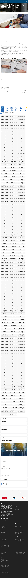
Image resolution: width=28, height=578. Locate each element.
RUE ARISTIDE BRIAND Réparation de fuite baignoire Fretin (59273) (13, 144)
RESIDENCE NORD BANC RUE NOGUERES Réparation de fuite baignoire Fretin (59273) (21, 123)
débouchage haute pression (5, 545)
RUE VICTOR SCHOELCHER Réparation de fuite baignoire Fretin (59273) (4, 408)
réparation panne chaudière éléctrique (20, 541)
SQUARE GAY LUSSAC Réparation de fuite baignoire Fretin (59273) (21, 265)
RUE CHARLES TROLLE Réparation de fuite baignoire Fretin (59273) (13, 195)
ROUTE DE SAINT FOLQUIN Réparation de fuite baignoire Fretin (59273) (21, 384)
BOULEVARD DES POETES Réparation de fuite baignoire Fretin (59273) (4, 366)
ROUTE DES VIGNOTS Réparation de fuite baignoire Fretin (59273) (21, 408)
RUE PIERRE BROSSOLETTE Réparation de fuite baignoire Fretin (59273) (4, 360)
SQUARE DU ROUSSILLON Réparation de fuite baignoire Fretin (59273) (21, 381)
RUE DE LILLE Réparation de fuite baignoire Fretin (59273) (21, 311)
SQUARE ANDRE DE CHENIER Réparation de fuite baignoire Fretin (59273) (13, 141)
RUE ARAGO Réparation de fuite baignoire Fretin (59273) (4, 147)
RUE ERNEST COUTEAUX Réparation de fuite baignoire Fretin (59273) (4, 247)
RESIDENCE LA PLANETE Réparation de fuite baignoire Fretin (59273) (13, 126)
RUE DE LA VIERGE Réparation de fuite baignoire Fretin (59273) (4, 411)
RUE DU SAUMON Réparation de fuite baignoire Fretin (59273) (13, 390)
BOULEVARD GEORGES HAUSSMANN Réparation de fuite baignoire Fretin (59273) (21, 268)
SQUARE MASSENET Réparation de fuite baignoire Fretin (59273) (4, 329)
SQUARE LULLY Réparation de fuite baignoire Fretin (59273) (21, 317)
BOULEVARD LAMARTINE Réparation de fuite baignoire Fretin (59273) (4, 305)
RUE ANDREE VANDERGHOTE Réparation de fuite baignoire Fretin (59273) (13, 156)
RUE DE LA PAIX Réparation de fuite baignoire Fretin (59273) (4, 351)
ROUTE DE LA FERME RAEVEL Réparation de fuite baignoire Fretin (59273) (4, 262)
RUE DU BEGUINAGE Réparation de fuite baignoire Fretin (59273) (21, 165)
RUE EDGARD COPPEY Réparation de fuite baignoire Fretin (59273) (4, 238)
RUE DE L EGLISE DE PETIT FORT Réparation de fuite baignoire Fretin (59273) (21, 241)
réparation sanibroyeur (4, 432)
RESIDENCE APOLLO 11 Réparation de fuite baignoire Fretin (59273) (21, 116)
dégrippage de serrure (4, 561)
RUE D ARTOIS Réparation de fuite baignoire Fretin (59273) (4, 150)
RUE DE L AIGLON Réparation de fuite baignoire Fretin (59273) (13, 132)
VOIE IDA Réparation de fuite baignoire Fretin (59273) (4, 287)
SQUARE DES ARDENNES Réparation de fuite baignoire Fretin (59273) (21, 144)
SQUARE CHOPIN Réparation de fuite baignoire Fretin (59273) (4, 202)
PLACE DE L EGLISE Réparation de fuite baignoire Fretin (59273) (4, 241)
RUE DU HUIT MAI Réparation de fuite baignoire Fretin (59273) (13, 284)
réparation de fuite (4, 418)
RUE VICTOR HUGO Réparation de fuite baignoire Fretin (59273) (21, 405)
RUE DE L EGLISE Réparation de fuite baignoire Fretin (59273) (13, 241)
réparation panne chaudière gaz (19, 539)
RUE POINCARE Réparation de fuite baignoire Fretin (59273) (21, 366)
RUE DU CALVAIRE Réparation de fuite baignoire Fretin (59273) (4, 180)
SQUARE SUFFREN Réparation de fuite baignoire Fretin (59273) (13, 396)
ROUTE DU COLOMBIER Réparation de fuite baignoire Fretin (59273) (21, 211)
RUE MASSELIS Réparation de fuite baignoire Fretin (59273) (21, 326)
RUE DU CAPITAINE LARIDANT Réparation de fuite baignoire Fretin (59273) (13, 180)
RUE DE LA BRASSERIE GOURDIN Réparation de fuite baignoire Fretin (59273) (4, 174)
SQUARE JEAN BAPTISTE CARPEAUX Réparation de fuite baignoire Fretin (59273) (13, 293)
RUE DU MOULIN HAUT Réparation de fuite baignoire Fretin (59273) (4, 338)
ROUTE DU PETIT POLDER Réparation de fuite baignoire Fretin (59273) (13, 357)
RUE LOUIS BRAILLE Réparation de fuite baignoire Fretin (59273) (4, 317)
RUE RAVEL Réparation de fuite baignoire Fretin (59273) (13, 372)
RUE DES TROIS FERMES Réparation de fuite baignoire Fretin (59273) (4, 399)
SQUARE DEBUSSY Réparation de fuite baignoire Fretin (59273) (4, 220)
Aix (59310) (3, 466)
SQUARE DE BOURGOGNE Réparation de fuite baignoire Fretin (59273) (21, 171)
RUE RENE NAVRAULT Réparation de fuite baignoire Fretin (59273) (4, 375)
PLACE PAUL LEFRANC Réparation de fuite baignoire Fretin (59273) (4, 278)
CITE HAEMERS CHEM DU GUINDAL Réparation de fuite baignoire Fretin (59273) (21, 278)
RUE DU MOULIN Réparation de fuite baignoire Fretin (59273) (13, 341)
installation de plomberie (4, 525)
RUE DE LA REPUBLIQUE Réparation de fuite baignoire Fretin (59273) (13, 375)
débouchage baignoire (4, 541)
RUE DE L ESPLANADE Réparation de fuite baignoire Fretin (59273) (21, 247)
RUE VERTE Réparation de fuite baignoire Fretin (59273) (4, 405)
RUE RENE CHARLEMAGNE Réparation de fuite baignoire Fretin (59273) (21, 189)
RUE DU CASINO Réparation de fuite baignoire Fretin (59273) (13, 183)
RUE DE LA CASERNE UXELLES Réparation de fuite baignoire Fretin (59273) (4, 183)
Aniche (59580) (4, 473)
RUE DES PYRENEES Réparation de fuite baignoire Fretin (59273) (4, 372)
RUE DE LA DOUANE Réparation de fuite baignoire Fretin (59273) (4, 232)
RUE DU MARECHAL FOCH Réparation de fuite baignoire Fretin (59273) (21, 320)
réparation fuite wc (4, 429)
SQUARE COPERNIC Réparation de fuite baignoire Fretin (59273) (21, 217)
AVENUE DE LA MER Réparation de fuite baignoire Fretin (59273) (21, 329)
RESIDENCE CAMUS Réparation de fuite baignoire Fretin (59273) (21, 119)
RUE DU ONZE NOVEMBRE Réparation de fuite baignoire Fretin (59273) (13, 347)
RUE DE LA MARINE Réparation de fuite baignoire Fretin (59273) (13, 323)
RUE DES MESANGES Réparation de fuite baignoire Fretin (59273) (13, 332)
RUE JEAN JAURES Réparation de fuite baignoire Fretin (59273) (4, 299)
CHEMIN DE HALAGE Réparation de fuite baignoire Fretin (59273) (4, 250)
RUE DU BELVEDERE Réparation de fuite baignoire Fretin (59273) (4, 168)
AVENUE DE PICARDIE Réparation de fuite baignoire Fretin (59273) (21, 357)
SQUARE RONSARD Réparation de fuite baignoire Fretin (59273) (4, 381)
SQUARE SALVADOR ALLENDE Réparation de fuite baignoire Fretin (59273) (21, 387)
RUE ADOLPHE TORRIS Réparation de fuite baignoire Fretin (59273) (4, 132)
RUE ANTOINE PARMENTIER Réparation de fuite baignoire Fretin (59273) (4, 162)
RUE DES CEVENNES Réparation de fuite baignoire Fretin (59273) (13, 186)
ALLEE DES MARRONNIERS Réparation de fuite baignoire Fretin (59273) (21, 323)
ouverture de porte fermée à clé (5, 566)
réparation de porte (4, 567)
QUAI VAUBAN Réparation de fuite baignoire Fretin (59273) (21, 402)
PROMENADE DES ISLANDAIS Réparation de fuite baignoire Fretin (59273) (21, 199)
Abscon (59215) (4, 463)
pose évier (2, 528)
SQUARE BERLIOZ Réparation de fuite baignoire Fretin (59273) (13, 168)
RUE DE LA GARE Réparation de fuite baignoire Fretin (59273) (21, 262)
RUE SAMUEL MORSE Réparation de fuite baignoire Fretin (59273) (4, 390)
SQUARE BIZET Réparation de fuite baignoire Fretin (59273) (4, 171)
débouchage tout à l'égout (5, 546)
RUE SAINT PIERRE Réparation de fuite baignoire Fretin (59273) (13, 384)
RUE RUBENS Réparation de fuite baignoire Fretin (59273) (4, 384)
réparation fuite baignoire (5, 426)
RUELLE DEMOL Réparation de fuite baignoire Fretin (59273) (21, 223)
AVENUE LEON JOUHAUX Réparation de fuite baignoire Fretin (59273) (13, 308)
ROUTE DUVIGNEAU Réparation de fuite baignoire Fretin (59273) (13, 235)
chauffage (16, 536)
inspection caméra (3, 553)
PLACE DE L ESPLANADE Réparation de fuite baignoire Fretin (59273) (13, 247)
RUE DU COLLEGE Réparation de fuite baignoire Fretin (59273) (13, 211)
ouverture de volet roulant (4, 572)
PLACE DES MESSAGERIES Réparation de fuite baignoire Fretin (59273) (21, 332)
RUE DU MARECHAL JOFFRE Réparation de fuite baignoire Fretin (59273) (4, 323)
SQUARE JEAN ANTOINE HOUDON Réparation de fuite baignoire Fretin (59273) (4, 293)
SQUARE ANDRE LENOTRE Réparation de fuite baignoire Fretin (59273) (21, 135)
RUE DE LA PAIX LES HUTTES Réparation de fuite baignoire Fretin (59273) (13, 351)
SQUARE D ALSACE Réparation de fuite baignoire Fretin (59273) (4, 135)
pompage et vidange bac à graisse (20, 551)
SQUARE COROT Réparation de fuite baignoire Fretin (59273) (4, 217)
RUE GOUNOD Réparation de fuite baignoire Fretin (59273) (4, 271)
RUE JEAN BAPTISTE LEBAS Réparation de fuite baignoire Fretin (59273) (4, 296)
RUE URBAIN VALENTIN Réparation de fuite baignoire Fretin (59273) (13, 402)
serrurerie (2, 557)
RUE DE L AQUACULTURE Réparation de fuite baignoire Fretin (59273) (4, 153)
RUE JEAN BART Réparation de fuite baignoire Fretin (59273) (13, 296)
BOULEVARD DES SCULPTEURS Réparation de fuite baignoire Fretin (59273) (13, 393)
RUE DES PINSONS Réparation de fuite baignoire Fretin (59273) (13, 363)
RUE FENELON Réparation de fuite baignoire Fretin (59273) (4, 253)
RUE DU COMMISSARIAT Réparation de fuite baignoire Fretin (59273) (13, 214)
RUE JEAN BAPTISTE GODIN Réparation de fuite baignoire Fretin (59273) (21, 293)
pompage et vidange (18, 549)
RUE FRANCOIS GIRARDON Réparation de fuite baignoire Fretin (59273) (13, 256)
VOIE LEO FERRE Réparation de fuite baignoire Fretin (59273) (13, 305)
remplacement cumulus (4, 532)
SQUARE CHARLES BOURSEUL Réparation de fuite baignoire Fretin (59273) (4, 192)
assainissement (3, 549)
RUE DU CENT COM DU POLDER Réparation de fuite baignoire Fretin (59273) (4, 211)
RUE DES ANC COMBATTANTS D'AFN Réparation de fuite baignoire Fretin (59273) (4, 165)
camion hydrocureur (4, 552)
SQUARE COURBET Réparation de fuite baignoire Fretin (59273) (13, 217)
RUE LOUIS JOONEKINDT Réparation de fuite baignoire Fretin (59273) (13, 317)
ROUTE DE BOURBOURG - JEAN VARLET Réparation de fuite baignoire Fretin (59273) (13, 171)
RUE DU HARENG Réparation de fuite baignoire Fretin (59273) (4, 281)
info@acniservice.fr (14, 454)
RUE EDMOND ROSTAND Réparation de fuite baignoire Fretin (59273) (21, 238)
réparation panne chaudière (19, 538)
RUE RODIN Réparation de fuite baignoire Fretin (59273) (4, 378)
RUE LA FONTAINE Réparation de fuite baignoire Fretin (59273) (21, 302)
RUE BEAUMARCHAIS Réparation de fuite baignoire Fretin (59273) (13, 165)
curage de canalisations (4, 551)
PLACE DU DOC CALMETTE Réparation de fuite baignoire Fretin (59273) (4, 229)
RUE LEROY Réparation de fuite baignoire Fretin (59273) (21, 308)
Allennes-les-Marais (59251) (6, 468)
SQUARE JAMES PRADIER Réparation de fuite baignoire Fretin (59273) (13, 290)
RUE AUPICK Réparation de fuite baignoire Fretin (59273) (4, 159)
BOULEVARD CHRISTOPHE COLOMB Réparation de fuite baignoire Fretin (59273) (21, 202)
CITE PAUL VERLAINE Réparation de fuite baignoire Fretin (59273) (21, 354)
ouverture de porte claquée (5, 565)
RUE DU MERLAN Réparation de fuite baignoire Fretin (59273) (4, 332)
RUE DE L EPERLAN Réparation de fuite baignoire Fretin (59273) (21, 244)
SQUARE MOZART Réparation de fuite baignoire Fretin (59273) (21, 341)
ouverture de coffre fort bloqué (5, 573)
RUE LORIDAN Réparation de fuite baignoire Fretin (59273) (4, 314)
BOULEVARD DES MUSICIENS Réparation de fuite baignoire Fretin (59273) (4, 344)
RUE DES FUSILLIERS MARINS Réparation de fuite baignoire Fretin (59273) (13, 262)
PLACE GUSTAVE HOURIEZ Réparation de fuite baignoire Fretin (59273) (13, 278)
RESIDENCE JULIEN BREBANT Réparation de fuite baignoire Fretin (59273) (4, 122)
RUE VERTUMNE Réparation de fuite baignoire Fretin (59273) (13, 405)
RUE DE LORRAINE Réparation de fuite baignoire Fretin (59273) (21, 314)
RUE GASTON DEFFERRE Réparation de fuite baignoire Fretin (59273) (4, 265)
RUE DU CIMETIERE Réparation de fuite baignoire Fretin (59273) (4, 205)
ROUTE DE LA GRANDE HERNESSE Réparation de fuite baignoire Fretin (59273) (13, 271)
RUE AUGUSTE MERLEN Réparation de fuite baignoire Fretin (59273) (4, 156)
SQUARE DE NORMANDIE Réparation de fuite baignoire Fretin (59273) (21, 344)
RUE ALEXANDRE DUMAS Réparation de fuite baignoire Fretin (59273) (13, 138)
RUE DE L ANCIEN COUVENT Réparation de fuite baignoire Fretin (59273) (21, 132)
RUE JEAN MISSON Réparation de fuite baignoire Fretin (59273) (21, 296)
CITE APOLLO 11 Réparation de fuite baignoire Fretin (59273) (4, 144)
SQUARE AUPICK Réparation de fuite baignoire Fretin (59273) (13, 159)
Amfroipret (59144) (4, 470)
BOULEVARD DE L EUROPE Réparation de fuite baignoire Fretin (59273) (21, 250)
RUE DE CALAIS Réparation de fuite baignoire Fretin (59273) (21, 177)
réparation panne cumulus (5, 437)
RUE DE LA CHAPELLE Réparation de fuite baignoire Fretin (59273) (13, 189)
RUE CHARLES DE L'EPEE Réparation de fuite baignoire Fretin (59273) (4, 195)
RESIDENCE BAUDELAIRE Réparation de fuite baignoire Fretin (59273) (13, 119)
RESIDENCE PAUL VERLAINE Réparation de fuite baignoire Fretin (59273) (4, 126)
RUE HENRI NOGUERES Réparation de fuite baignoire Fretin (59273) (21, 281)
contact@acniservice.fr (18, 512)
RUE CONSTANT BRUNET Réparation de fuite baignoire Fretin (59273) (21, 214)
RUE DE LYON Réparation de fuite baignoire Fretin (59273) (4, 320)
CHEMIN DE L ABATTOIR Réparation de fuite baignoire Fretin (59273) (13, 129)
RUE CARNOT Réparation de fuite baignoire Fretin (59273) (21, 180)
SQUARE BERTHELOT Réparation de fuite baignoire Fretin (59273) (21, 168)
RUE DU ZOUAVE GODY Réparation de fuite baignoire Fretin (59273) (13, 414)
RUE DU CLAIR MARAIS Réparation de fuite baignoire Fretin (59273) (13, 205)
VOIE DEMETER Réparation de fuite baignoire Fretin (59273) (4, 223)
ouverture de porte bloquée (5, 564)
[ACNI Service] (4, 1)
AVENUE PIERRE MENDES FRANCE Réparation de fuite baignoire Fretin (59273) (4, 363)
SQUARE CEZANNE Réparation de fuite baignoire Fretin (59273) (21, 186)
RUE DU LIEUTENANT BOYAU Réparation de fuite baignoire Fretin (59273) (13, 311)
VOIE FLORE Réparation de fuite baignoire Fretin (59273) (21, 253)
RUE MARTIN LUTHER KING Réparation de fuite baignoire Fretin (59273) (13, 326)
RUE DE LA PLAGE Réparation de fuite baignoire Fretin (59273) (21, 363)
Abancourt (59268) (4, 461)
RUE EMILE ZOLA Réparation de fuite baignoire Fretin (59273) (4, 244)
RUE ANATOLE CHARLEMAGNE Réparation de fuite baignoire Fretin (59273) (13, 162)
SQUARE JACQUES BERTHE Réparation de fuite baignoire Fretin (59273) (4, 290)
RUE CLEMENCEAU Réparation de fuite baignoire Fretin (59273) (13, 208)
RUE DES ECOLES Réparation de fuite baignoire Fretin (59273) (21, 235)
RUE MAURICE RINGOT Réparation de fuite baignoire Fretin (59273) (13, 329)
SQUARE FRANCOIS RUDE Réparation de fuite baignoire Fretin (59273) (21, 256)
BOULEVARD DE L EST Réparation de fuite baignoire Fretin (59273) (13, 250)
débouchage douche (4, 540)
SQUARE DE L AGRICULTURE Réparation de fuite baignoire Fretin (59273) (21, 129)
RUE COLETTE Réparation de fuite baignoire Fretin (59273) (21, 208)
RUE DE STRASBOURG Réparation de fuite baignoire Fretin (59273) (4, 396)
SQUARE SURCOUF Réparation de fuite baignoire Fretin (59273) (21, 396)
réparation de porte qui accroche (5, 570)
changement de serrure (4, 559)
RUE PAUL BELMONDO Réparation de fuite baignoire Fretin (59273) (13, 354)
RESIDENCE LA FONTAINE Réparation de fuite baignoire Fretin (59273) (13, 122)
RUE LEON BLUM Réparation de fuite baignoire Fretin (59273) (4, 308)
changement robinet (4, 526)
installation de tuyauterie (4, 527)
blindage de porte (3, 571)
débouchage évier (3, 539)
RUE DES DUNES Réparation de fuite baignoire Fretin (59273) (21, 232)
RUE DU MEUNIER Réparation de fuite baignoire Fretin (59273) (4, 335)
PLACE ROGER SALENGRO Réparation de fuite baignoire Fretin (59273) (13, 378)
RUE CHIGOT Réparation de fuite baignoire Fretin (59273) (21, 195)
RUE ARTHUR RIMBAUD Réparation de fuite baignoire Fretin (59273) (21, 147)
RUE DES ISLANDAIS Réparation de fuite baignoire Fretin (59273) (13, 287)
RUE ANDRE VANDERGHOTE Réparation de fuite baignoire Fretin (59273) (21, 156)
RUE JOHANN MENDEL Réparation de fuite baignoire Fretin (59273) (13, 302)
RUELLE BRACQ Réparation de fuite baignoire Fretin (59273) (13, 174)
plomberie (2, 523)
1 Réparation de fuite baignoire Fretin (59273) (13, 344)
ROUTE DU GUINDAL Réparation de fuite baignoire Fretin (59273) (4, 275)
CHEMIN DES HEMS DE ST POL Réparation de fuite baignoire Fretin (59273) (13, 281)
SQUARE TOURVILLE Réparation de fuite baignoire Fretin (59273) (21, 399)
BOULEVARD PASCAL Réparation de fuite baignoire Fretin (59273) (21, 351)
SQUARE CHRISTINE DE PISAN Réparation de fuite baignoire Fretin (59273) (13, 202)
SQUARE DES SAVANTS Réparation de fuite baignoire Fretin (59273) (21, 390)
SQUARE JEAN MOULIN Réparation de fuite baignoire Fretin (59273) (13, 299)
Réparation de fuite (18, 523)
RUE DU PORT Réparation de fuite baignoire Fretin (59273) (21, 369)
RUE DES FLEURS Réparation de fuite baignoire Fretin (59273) (4, 256)
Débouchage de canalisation (5, 536)
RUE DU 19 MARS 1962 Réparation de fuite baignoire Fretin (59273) (21, 226)
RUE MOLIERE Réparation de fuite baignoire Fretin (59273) (13, 335)
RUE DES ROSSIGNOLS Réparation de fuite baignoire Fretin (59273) (13, 381)
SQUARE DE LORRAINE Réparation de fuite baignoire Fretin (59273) (13, 314)
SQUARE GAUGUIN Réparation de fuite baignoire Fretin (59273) (13, 265)
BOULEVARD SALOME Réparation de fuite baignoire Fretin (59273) (13, 387)
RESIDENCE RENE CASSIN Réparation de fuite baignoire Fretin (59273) (4, 129)
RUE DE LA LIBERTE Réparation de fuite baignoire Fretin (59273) (4, 311)
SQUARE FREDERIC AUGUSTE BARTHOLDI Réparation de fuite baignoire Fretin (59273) (4, 259)
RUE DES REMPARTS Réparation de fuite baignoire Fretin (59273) (21, 372)
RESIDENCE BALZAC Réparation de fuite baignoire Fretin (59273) (4, 119)
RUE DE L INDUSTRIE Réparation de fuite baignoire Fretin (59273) (21, 284)
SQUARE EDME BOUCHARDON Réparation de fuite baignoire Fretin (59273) (13, 238)
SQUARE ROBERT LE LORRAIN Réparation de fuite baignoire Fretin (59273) (21, 375)
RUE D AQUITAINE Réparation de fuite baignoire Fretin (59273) (13, 150)
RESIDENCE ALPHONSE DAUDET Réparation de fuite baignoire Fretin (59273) (4, 116)
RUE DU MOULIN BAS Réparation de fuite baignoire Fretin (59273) (13, 338)
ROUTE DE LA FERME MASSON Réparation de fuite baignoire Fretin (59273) (21, 259)
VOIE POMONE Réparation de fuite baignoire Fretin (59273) (4, 369)
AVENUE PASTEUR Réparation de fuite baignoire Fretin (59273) (4, 354)
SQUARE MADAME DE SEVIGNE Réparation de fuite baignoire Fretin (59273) (13, 320)
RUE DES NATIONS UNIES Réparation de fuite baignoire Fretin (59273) (4, 347)
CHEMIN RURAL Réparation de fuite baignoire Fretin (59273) (13, 223)
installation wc (3, 531)
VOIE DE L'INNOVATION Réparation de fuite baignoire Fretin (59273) (21, 287)
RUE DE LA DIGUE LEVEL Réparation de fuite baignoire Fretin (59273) (13, 229)
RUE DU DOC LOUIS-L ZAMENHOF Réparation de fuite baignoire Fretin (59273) (21, 229)
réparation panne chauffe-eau (19, 531)
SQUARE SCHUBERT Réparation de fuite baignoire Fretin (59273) (4, 393)
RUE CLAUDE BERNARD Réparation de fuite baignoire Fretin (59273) (4, 208)
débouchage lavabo (4, 538)
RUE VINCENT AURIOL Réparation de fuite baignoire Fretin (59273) (13, 411)
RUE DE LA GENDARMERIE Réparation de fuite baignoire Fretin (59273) (4, 268)
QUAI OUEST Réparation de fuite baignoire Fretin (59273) (21, 347)
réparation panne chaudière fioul (19, 540)
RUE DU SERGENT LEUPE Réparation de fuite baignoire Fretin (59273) (21, 393)
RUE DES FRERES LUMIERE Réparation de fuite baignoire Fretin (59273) (13, 259)
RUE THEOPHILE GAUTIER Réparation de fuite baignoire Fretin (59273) (13, 399)
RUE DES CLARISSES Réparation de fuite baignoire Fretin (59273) (21, 205)
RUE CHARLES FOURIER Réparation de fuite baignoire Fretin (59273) (13, 192)
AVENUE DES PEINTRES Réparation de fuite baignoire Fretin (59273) (4, 357)
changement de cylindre (4, 560)
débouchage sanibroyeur (4, 544)
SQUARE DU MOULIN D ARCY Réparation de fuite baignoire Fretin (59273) (4, 341)
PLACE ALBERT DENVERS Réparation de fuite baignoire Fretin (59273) (4, 199)
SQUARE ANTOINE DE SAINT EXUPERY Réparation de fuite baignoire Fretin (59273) (21, 153)
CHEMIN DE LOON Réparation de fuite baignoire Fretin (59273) (13, 199)
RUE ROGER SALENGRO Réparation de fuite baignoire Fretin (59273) (21, 378)
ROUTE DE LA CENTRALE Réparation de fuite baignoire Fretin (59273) (4, 189)
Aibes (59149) (4, 464)
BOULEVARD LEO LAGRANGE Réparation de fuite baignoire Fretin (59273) (21, 305)
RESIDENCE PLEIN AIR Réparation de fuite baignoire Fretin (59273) (21, 126)
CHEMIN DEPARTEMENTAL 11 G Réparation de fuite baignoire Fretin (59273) (4, 186)
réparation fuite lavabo (4, 421)
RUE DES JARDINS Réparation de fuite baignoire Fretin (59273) (21, 290)
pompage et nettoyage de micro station (20, 554)
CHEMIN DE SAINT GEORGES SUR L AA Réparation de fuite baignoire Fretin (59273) (4, 414)
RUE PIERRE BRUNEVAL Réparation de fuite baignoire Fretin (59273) (21, 360)
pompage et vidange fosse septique (20, 552)
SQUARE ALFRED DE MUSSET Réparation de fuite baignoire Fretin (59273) (4, 141)
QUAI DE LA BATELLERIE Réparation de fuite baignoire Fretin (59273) (21, 162)
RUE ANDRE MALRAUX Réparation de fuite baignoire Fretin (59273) (21, 159)
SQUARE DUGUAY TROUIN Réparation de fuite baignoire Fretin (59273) (21, 271)
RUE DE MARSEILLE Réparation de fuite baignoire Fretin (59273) (4, 326)
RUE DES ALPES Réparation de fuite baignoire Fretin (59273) (21, 141)
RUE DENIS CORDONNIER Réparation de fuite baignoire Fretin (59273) (4, 226)
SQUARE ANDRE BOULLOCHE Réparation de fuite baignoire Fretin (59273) (21, 150)
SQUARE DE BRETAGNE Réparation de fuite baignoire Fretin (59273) (21, 174)
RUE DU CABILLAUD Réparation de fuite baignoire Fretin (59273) (4, 177)
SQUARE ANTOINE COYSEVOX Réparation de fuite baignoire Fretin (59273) (13, 135)
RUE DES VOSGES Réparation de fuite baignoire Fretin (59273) (21, 411)
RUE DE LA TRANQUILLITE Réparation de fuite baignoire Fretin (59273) (4, 402)
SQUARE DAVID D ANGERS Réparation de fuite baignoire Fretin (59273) (13, 220)
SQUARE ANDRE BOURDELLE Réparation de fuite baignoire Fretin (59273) (4, 138)
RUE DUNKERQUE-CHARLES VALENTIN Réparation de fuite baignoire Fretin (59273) (4, 235)
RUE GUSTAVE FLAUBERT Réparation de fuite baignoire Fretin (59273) (13, 275)
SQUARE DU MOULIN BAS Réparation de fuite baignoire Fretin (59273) (21, 338)
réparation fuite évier (4, 424)
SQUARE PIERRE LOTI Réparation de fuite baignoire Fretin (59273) (13, 360)
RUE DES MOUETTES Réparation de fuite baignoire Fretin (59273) (21, 335)
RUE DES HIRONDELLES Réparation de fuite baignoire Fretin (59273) (4, 284)
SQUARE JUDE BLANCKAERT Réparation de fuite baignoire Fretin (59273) (21, 299)
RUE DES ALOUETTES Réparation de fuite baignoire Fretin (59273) (21, 138)
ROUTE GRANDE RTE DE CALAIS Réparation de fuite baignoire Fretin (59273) (13, 177)
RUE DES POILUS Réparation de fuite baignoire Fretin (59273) (13, 366)
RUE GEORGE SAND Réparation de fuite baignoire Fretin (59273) (13, 268)
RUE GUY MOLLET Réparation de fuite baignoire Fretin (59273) (21, 275)
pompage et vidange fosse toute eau (20, 553)
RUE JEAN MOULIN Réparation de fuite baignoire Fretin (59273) (4, 302)
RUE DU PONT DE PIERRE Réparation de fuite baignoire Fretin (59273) (13, 369)
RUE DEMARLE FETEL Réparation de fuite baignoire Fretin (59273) (21, 220)
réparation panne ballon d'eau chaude (6, 440)
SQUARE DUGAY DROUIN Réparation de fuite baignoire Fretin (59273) (13, 232)
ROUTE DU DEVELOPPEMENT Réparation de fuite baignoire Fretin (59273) (13, 226)
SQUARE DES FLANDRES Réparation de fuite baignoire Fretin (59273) (13, 253)
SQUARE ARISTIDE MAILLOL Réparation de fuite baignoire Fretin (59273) (13, 147)
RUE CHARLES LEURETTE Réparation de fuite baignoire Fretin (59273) (21, 192)
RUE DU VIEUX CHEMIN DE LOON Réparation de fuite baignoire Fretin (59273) (13, 408)
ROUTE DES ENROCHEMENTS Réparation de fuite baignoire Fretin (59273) (13, 244)
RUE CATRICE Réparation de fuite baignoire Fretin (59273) (21, 183)
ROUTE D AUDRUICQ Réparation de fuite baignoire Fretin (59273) (13, 153)
